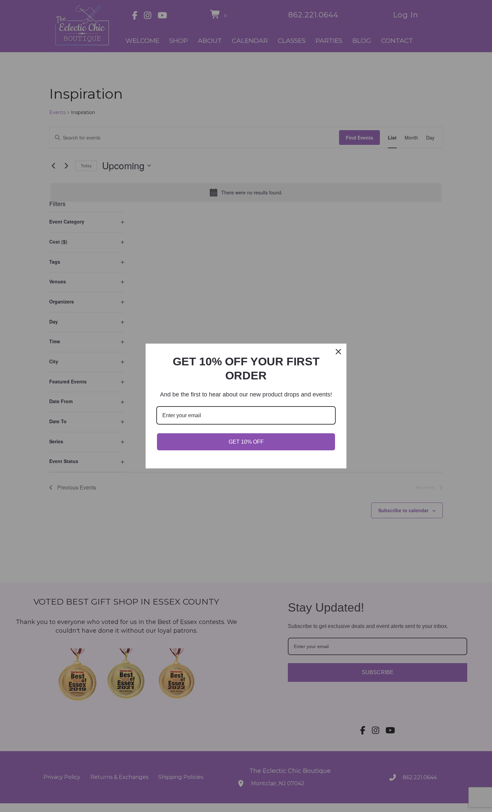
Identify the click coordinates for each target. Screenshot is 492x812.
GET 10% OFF (246, 442)
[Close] (338, 352)
